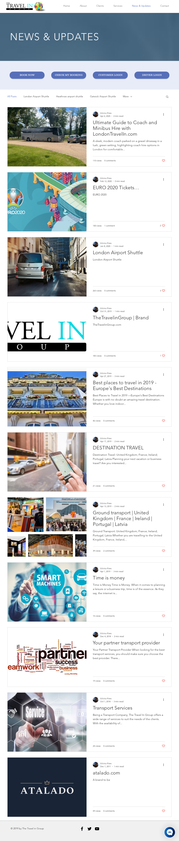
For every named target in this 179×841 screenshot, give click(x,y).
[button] (167, 97)
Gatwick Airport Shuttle (103, 96)
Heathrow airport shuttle (69, 96)
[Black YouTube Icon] (97, 828)
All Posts (12, 96)
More (126, 96)
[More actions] (165, 114)
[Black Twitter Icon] (89, 828)
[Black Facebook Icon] (82, 828)
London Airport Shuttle (36, 96)
